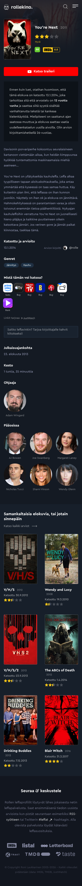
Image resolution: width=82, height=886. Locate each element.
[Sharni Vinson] (41, 477)
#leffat (43, 819)
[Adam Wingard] (15, 403)
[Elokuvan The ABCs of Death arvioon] (61, 651)
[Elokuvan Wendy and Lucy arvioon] (61, 570)
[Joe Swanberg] (41, 446)
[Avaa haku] (65, 6)
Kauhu (27, 265)
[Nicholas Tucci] (15, 477)
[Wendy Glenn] (67, 477)
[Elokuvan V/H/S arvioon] (20, 568)
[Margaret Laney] (67, 446)
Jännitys (11, 265)
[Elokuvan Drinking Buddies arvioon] (20, 731)
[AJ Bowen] (15, 446)
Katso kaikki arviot (17, 526)
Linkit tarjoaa (12, 318)
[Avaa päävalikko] (75, 6)
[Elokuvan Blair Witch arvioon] (61, 729)
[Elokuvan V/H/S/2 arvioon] (20, 649)
